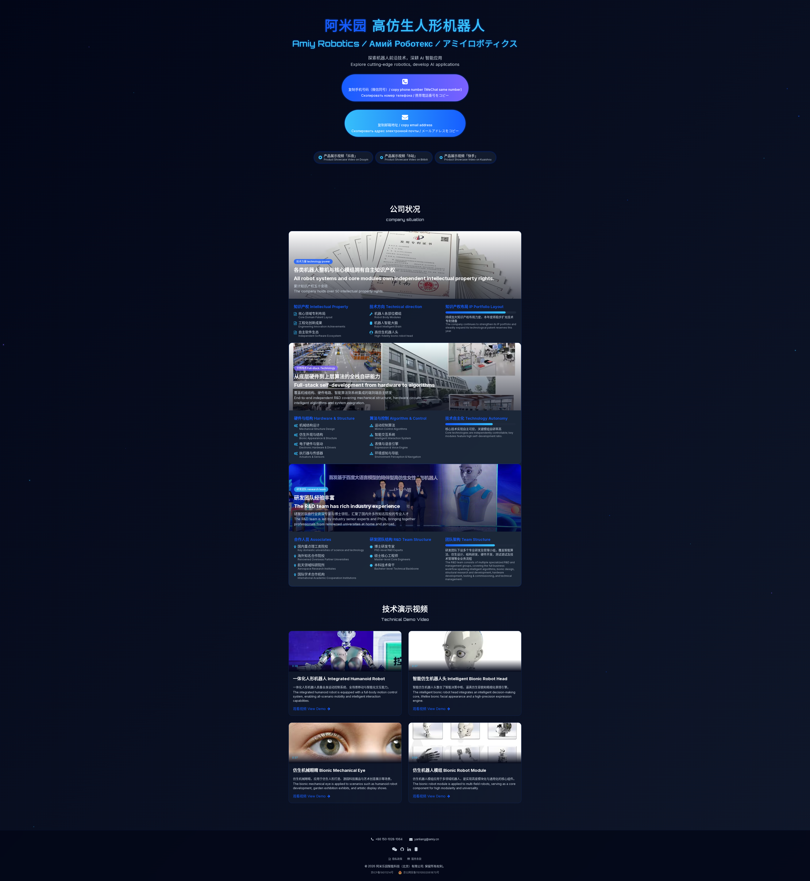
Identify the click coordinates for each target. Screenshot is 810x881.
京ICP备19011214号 (382, 872)
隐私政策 (397, 859)
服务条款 (416, 859)
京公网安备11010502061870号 (421, 872)
